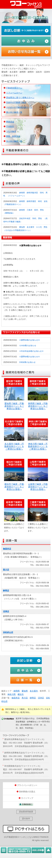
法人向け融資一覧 (14, 141)
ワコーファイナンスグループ (26, 4)
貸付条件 (26, 818)
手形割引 (10, 126)
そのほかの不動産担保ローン (19, 107)
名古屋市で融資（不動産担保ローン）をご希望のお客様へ (14, 446)
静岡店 (6, 590)
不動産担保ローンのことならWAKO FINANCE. (28, 837)
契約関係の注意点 (27, 791)
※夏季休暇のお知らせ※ (29, 340)
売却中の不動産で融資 (16, 102)
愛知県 (25, 691)
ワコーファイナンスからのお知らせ (21, 332)
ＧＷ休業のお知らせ (27, 346)
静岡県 (17, 691)
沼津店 (6, 611)
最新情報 (7, 237)
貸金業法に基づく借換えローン (20, 97)
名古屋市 (34, 691)
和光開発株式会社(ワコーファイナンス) (22, 766)
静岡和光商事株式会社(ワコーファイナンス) (24, 753)
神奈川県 (12, 694)
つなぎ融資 (11, 131)
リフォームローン (14, 93)
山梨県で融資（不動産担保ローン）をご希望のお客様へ (38, 487)
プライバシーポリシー (27, 785)
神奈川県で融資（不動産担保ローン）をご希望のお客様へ (38, 446)
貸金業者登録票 (26, 811)
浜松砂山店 (8, 632)
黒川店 (6, 569)
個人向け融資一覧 (14, 112)
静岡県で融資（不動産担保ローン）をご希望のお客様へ (38, 406)
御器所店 (7, 549)
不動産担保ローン (14, 88)
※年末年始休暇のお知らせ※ (31, 351)
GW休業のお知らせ (27, 362)
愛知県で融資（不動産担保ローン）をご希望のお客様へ (14, 406)
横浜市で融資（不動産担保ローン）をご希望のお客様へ (14, 487)
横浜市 (21, 694)
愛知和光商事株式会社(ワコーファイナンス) (24, 739)
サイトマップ (27, 798)
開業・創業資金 (13, 136)
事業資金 (10, 122)
